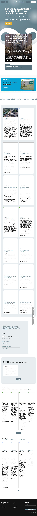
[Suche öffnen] (7, 2)
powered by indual (33, 512)
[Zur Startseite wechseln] (18, 2)
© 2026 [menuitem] (29, 512)
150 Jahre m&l (8, 23)
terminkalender (8, 336)
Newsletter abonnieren (31, 509)
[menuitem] (33, 512)
